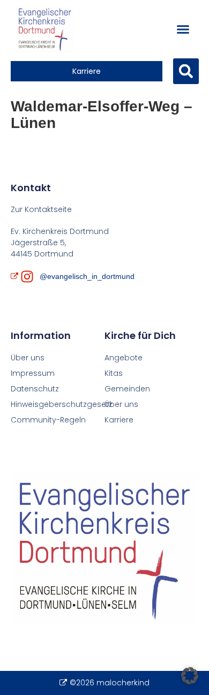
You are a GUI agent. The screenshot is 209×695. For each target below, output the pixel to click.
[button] (183, 29)
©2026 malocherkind (109, 682)
